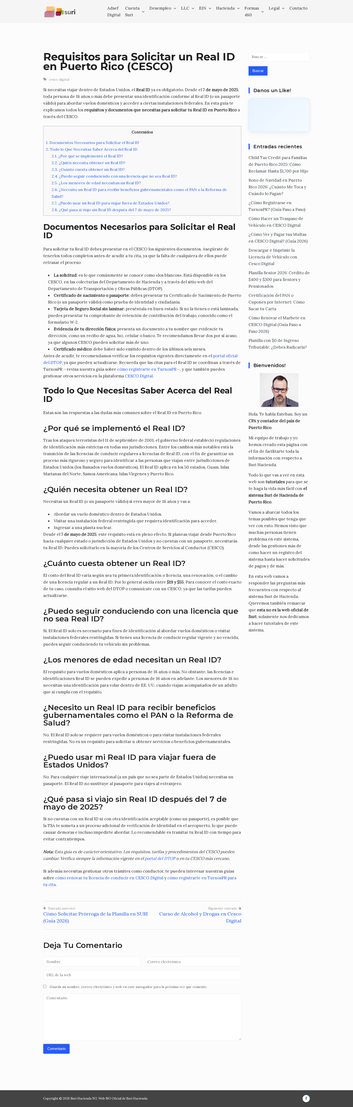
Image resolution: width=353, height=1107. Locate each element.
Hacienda (225, 8)
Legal (274, 8)
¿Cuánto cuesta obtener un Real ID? (88, 169)
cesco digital (59, 79)
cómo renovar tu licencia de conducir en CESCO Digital (109, 878)
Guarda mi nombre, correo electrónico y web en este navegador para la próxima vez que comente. (128, 987)
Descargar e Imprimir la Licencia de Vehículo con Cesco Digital (273, 257)
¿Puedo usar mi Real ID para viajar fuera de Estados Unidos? (111, 203)
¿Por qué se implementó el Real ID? (87, 156)
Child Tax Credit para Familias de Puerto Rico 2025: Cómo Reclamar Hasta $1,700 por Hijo (278, 164)
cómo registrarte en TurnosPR (146, 369)
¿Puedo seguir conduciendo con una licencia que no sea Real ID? (114, 176)
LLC (185, 8)
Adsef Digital (113, 12)
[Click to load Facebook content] (279, 115)
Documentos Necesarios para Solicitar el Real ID (92, 142)
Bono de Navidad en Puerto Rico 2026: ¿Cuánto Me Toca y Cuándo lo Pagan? (277, 187)
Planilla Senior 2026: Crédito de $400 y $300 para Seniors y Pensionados (279, 279)
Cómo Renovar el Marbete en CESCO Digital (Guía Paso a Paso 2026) (277, 324)
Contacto (298, 8)
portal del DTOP (160, 858)
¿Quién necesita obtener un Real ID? (88, 162)
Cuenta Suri (132, 12)
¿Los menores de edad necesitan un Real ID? (96, 182)
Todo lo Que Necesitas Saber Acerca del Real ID (91, 149)
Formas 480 (251, 12)
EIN (202, 8)
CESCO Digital (139, 376)
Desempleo (160, 8)
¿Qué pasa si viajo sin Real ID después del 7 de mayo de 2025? (111, 209)
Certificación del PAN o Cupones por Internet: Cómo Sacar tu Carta (276, 302)
